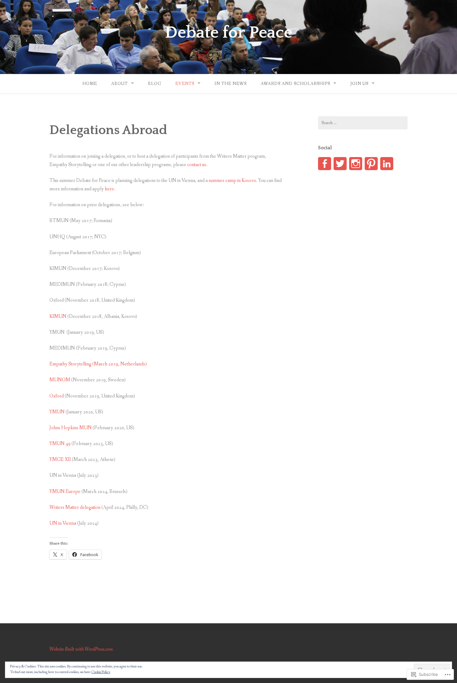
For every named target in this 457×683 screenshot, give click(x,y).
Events (184, 83)
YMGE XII (60, 459)
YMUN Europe (65, 491)
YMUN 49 (60, 443)
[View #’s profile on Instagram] (355, 164)
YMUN (57, 412)
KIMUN (58, 316)
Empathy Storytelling (70, 364)
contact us (196, 164)
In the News (231, 83)
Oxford (56, 396)
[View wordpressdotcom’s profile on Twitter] (340, 164)
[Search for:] (363, 122)
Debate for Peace (228, 32)
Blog (154, 83)
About (119, 83)
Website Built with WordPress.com (81, 649)
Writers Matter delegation (74, 507)
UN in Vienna (62, 523)
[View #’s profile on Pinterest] (371, 164)
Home (89, 83)
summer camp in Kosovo (232, 180)
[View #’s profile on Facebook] (324, 164)
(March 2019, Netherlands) (119, 364)
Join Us (359, 83)
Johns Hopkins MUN (70, 428)
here (109, 189)
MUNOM (59, 380)
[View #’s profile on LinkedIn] (386, 164)
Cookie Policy (100, 672)
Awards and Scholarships (295, 83)
